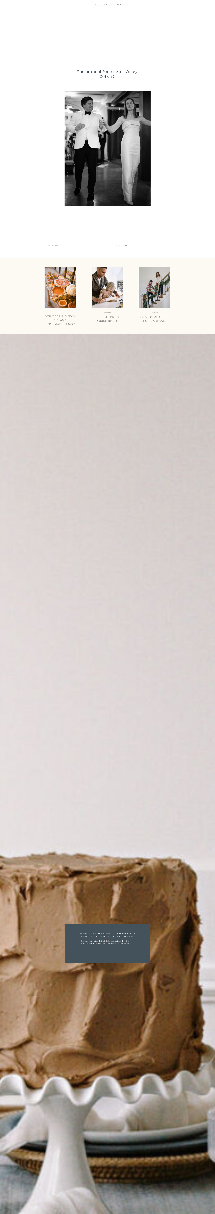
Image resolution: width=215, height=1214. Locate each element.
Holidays (154, 312)
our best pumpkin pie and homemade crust (60, 320)
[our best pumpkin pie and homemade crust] (60, 287)
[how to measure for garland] (154, 287)
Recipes (107, 312)
